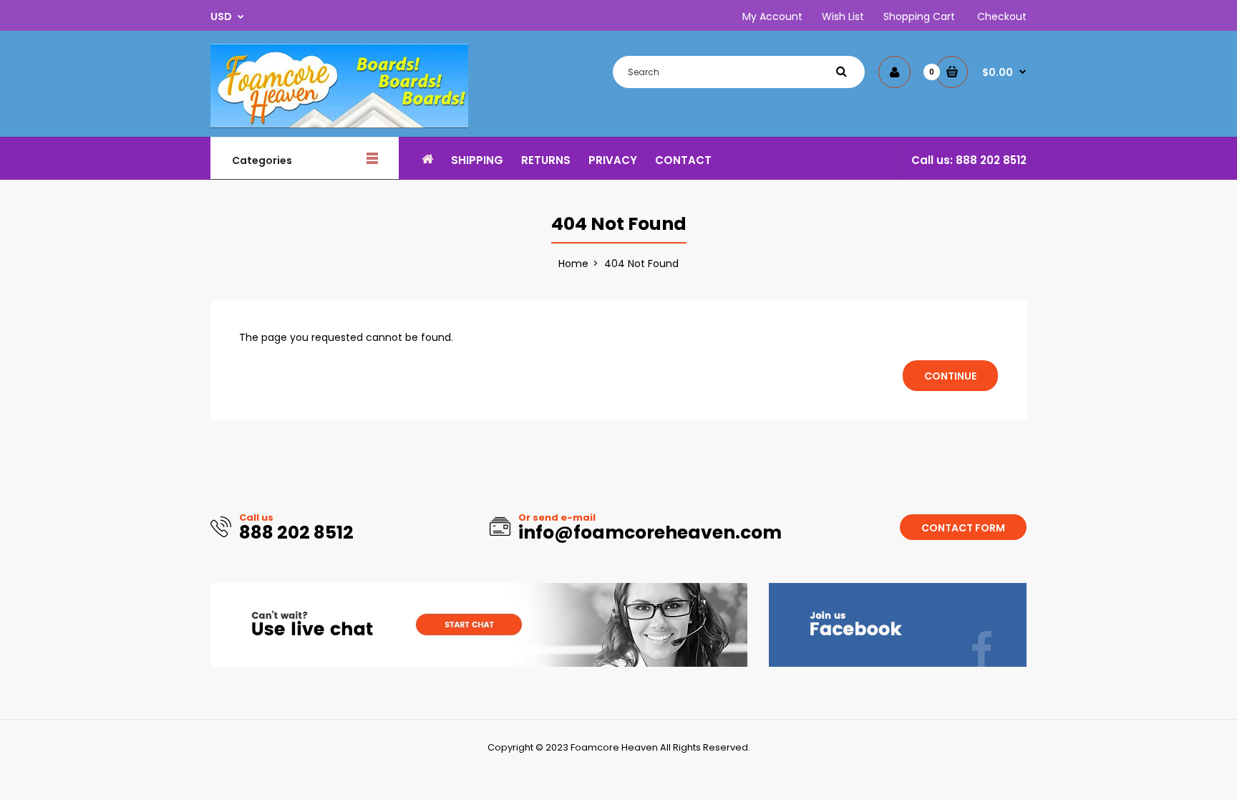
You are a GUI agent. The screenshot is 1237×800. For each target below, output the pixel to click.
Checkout (1002, 16)
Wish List (843, 16)
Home (573, 263)
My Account (772, 16)
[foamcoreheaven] (339, 124)
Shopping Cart (919, 16)
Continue (950, 376)
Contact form (963, 528)
